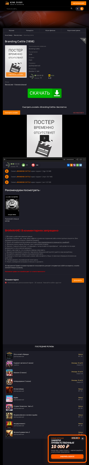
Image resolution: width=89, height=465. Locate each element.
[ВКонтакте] (68, 165)
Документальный (20, 84)
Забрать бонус (67, 456)
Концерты (29, 30)
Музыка (11, 30)
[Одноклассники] (71, 165)
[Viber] (74, 165)
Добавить (78, 280)
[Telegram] (80, 165)
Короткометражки (73, 30)
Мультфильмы (50, 30)
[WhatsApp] (77, 165)
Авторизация (78, 3)
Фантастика (18, 35)
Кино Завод (8, 35)
